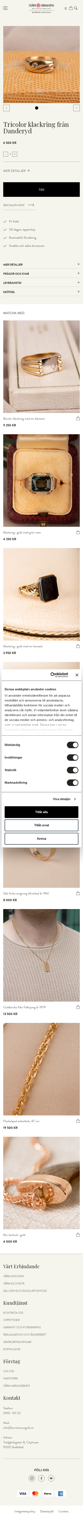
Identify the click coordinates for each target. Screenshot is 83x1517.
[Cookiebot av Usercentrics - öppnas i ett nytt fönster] (51, 675)
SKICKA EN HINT (14, 205)
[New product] (41, 366)
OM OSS (8, 1371)
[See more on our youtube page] (51, 1478)
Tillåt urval (41, 825)
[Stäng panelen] (77, 674)
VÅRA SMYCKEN (13, 1276)
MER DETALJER (14, 170)
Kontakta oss (13, 1313)
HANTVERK (10, 1379)
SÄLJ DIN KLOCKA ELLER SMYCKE (25, 1291)
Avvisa (41, 838)
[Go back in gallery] (6, 108)
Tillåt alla (41, 812)
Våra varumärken (16, 1386)
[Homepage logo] (41, 8)
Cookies (63, 1511)
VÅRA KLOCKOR (13, 1284)
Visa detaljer (62, 799)
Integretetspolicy (25, 1511)
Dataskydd (47, 1511)
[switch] (72, 757)
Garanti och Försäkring (22, 1327)
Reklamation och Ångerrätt (24, 1335)
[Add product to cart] (78, 418)
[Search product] (75, 8)
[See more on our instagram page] (32, 1478)
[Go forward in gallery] (76, 108)
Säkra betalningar (17, 1342)
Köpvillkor (11, 1349)
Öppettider (11, 1320)
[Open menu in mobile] (16, 8)
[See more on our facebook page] (41, 1478)
